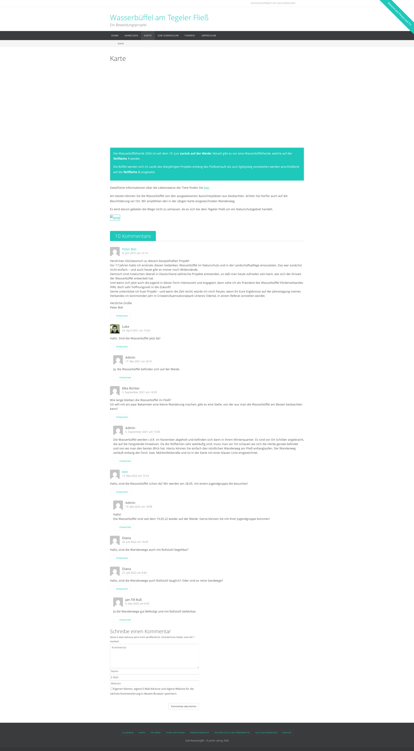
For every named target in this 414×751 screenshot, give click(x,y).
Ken (125, 472)
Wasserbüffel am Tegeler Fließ (159, 17)
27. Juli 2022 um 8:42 (134, 573)
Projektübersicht (199, 732)
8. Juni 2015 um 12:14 (135, 253)
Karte (142, 732)
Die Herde (155, 732)
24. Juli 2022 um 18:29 (135, 542)
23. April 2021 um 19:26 (136, 330)
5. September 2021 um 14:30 (139, 392)
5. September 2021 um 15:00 (142, 432)
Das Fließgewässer (266, 732)
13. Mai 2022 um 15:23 (135, 476)
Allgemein (128, 732)
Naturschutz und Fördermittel (232, 732)
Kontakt (287, 732)
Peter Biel (129, 249)
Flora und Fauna (175, 732)
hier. (207, 188)
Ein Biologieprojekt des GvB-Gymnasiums (273, 3)
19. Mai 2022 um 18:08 (138, 506)
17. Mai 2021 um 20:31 (138, 361)
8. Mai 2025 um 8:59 (137, 603)
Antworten (122, 315)
